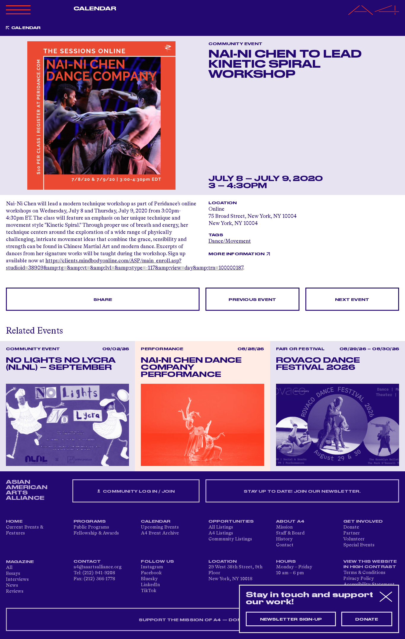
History (284, 539)
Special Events (358, 545)
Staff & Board (290, 533)
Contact (285, 545)
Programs (90, 521)
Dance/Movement (229, 241)
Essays (13, 573)
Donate (351, 527)
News (12, 585)
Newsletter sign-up (291, 619)
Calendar (95, 8)
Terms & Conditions (364, 572)
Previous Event (252, 300)
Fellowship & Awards (96, 533)
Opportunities (231, 521)
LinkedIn (150, 585)
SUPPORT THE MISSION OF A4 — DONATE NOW (203, 620)
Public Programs (91, 527)
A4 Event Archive (160, 533)
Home (14, 521)
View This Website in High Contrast (370, 564)
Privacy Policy (358, 578)
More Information (236, 254)
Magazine (20, 562)
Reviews (14, 591)
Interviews (17, 579)
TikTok (148, 591)
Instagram (152, 567)
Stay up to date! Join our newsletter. (302, 491)
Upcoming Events (160, 527)
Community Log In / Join (138, 491)
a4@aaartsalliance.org (98, 567)
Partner (351, 533)
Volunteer (354, 539)
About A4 (290, 521)
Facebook (151, 573)
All (9, 567)
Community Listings (230, 539)
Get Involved (363, 521)
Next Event (352, 300)
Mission (284, 527)
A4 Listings (220, 533)
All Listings (220, 527)
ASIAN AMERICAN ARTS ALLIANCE (26, 490)
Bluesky (149, 579)
